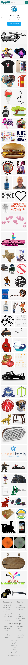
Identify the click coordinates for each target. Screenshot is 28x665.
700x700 (15, 189)
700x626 (4, 86)
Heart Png (7, 637)
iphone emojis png (7, 611)
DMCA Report (20, 609)
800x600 (4, 460)
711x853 (4, 495)
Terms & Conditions (20, 607)
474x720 (4, 212)
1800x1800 (4, 299)
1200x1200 (19, 72)
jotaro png (7, 609)
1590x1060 (15, 424)
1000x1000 (4, 597)
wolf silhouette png (7, 607)
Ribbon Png (7, 632)
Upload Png (20, 613)
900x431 (15, 336)
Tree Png (20, 628)
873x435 (4, 230)
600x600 (4, 128)
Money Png (14, 640)
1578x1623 (19, 519)
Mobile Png (7, 635)
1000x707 (13, 116)
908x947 (4, 424)
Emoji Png (14, 647)
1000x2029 (17, 103)
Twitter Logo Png (8, 626)
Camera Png (20, 626)
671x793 (18, 262)
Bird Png (14, 643)
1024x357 (13, 472)
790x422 (13, 212)
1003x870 (17, 58)
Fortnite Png (20, 637)
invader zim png (8, 616)
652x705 (4, 174)
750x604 (4, 397)
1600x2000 (4, 313)
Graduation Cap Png (20, 634)
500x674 (18, 366)
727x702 (18, 128)
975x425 (4, 384)
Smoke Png (20, 630)
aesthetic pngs (7, 605)
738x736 (4, 443)
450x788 (19, 533)
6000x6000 (4, 287)
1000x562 (4, 247)
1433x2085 (20, 86)
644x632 (18, 326)
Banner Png (14, 652)
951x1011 (19, 141)
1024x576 (4, 472)
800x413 (13, 507)
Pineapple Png (14, 645)
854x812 (4, 262)
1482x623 (4, 45)
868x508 (13, 483)
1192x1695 (4, 116)
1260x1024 (4, 201)
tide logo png (7, 604)
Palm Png (20, 625)
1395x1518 (4, 366)
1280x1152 (4, 58)
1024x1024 (4, 72)
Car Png (14, 642)
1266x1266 (16, 351)
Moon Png (20, 632)
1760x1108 (13, 495)
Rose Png (8, 630)
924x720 (4, 141)
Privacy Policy (20, 611)
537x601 (18, 411)
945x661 (4, 273)
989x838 (4, 533)
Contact (20, 605)
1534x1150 (4, 586)
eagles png (7, 614)
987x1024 (4, 411)
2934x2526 (4, 336)
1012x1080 (18, 174)
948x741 (4, 519)
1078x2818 (4, 189)
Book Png (14, 649)
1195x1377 (20, 397)
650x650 (4, 351)
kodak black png (8, 613)
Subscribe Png (7, 625)
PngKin (7, 634)
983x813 (15, 313)
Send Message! (14, 23)
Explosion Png (20, 635)
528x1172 (4, 483)
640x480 (4, 103)
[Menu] (26, 2)
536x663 (4, 507)
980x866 (4, 326)
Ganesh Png (14, 651)
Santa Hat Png (7, 628)
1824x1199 (4, 158)
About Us (20, 604)
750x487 (4, 550)
